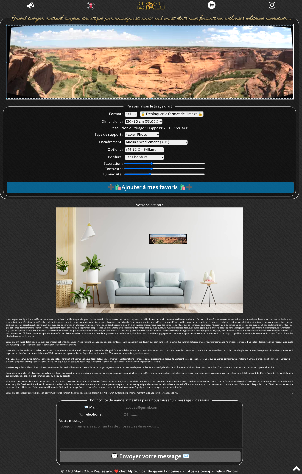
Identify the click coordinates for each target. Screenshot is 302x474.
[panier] (211, 5)
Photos (188, 471)
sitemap (204, 471)
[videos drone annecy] (91, 6)
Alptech (134, 471)
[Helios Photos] (151, 6)
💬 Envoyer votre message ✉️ (150, 456)
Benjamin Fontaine (163, 471)
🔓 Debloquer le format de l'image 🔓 (171, 114)
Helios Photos (226, 471)
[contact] (30, 5)
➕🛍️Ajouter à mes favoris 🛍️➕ (150, 187)
